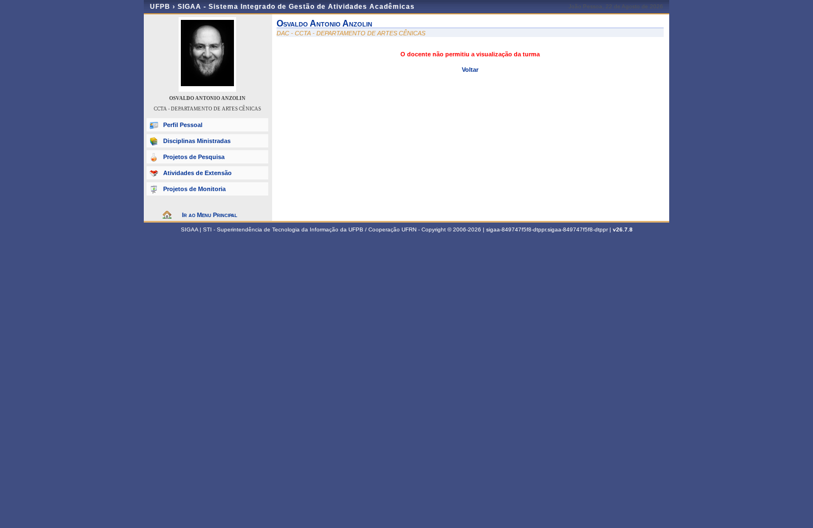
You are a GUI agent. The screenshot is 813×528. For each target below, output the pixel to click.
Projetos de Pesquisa (194, 157)
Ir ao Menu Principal (209, 215)
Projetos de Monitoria (194, 189)
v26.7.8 (623, 229)
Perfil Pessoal (182, 125)
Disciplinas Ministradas (197, 141)
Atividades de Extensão (197, 173)
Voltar (470, 69)
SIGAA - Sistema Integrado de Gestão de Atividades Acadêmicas (296, 6)
